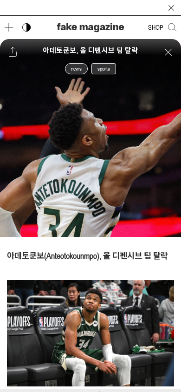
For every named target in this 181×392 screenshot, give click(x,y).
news (76, 68)
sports (103, 68)
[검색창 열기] (172, 27)
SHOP (155, 27)
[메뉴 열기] (9, 27)
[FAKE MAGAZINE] (90, 28)
